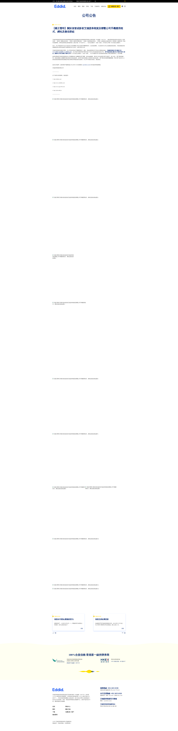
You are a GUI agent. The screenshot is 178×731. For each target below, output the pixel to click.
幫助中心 (67, 706)
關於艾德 (67, 709)
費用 (79, 6)
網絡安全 (103, 6)
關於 (83, 6)
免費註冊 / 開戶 (115, 6)
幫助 (87, 6)
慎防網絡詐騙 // (86, 1)
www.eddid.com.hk (57, 51)
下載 (91, 6)
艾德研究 (97, 6)
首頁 (75, 6)
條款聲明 (55, 714)
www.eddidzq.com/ (67, 51)
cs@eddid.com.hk (86, 64)
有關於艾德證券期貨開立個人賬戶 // (72, 1)
